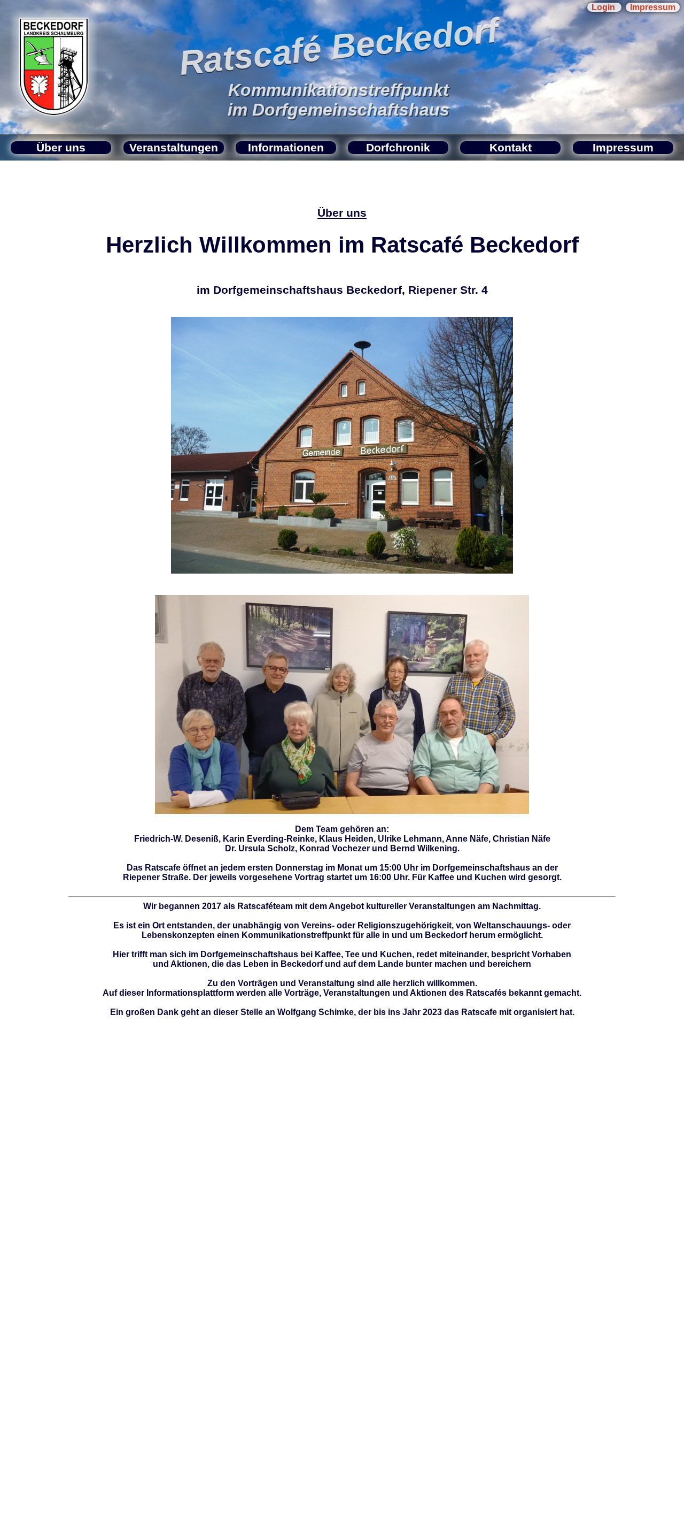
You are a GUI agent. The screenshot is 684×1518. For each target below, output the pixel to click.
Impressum (653, 7)
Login (604, 7)
